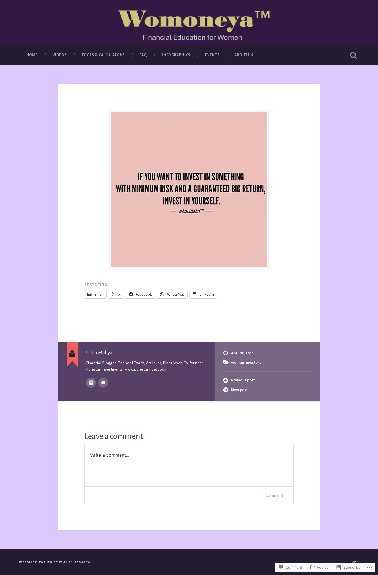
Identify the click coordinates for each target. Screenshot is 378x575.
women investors (246, 362)
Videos (60, 55)
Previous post (243, 380)
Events (212, 55)
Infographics (176, 55)
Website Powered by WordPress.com (54, 562)
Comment (274, 495)
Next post (239, 390)
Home (32, 55)
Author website (103, 383)
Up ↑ (355, 562)
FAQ (143, 55)
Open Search (353, 55)
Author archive (91, 383)
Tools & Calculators (103, 55)
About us (243, 55)
